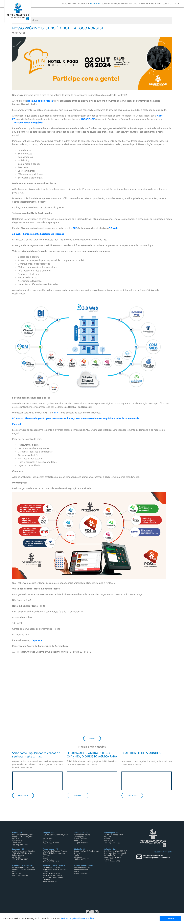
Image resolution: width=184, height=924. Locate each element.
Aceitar (170, 918)
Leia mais (22, 795)
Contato (167, 4)
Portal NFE (126, 4)
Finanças (115, 4)
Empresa (72, 4)
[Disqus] (92, 695)
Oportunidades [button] (141, 4)
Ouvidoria (156, 4)
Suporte (106, 4)
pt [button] (176, 4)
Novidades (95, 4)
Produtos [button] (83, 4)
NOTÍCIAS (33, 20)
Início (64, 4)
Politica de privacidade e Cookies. (78, 918)
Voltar (92, 738)
